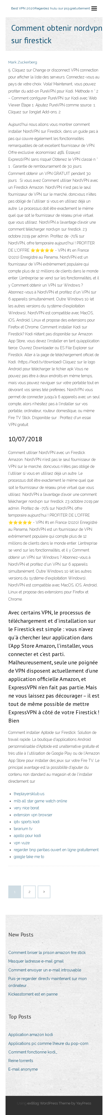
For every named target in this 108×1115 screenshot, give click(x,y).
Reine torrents (20, 1060)
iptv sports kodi (27, 822)
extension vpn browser (33, 815)
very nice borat (26, 808)
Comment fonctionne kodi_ (32, 1052)
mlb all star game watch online (40, 801)
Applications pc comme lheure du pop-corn (48, 1043)
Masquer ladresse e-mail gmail (36, 961)
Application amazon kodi (30, 1034)
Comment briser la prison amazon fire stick (47, 952)
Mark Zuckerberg (22, 62)
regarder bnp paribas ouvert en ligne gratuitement (56, 850)
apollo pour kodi (27, 835)
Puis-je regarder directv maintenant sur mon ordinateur (47, 982)
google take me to (29, 856)
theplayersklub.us (29, 794)
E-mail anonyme (23, 1069)
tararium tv (23, 828)
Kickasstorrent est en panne (33, 994)
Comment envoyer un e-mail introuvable (44, 970)
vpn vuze (22, 843)
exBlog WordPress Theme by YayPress (59, 1103)
